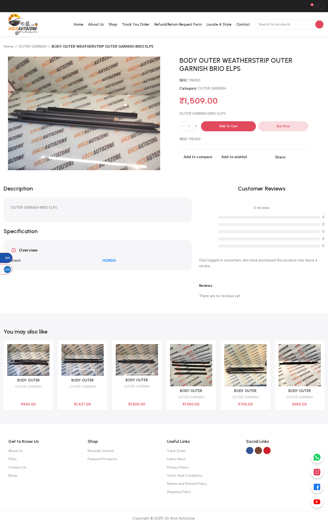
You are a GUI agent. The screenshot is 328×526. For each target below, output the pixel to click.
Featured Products (102, 459)
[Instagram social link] (258, 450)
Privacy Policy (177, 467)
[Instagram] (317, 472)
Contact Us (17, 467)
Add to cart (228, 126)
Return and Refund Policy (187, 484)
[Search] (319, 24)
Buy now (283, 126)
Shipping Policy (179, 492)
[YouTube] (317, 502)
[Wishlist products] (302, 6)
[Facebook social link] (289, 157)
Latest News (176, 459)
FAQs (12, 459)
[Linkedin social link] (294, 157)
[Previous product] (312, 47)
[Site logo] (22, 24)
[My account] (321, 6)
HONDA (109, 260)
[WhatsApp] (317, 457)
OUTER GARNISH (32, 46)
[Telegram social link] (305, 157)
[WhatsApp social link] (300, 157)
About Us (15, 451)
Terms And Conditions (184, 476)
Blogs (12, 476)
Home (8, 46)
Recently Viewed (101, 451)
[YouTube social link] (267, 450)
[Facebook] (317, 487)
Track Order (176, 451)
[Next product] (322, 47)
